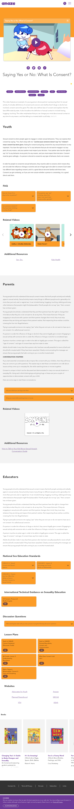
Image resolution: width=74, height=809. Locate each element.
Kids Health (55, 260)
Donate (40, 786)
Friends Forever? (42, 244)
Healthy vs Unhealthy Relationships (21, 244)
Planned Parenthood (19, 697)
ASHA (56, 703)
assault (10, 91)
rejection (32, 95)
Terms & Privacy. (58, 802)
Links (64, 786)
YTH (19, 703)
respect (41, 95)
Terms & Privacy (27, 786)
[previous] (3, 235)
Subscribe (53, 786)
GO (5, 603)
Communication (33, 91)
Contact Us (11, 786)
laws (52, 91)
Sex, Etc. (19, 260)
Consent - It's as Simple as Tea (35, 433)
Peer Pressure (61, 91)
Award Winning (20, 91)
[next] (70, 235)
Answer (56, 692)
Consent (44, 91)
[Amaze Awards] (71, 84)
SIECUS (56, 697)
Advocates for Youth (19, 692)
